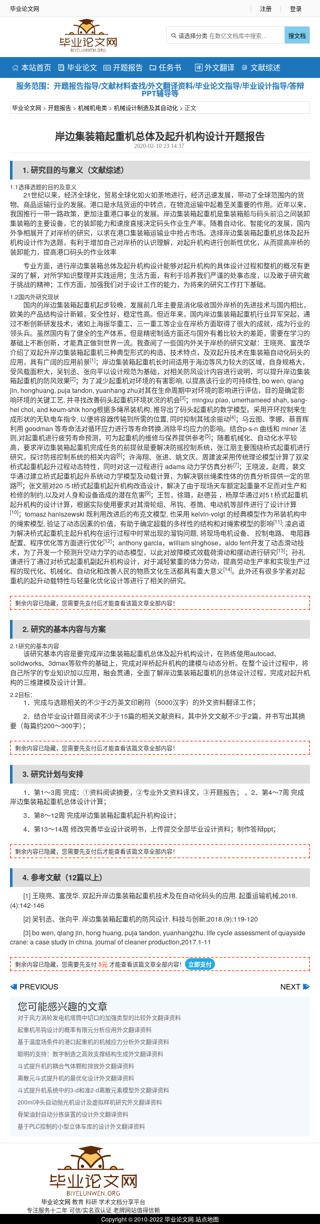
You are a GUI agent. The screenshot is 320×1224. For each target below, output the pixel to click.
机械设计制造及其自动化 (146, 107)
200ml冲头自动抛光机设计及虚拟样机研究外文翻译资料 (90, 1102)
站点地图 (207, 1219)
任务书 (165, 67)
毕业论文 (77, 67)
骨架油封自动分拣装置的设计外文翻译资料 (73, 1114)
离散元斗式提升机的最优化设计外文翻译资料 (76, 1078)
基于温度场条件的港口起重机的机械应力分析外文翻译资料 (93, 1041)
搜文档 (297, 35)
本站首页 (31, 67)
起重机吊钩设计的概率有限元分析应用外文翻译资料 (85, 1029)
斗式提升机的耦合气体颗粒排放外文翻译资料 (76, 1066)
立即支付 (200, 964)
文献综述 (260, 67)
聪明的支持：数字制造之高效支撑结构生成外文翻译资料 (90, 1053)
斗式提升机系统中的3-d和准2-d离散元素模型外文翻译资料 (93, 1090)
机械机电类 (92, 107)
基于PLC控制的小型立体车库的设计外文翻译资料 (81, 1126)
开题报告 (123, 67)
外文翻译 (215, 67)
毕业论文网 (26, 107)
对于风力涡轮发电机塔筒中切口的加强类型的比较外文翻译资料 (99, 1017)
